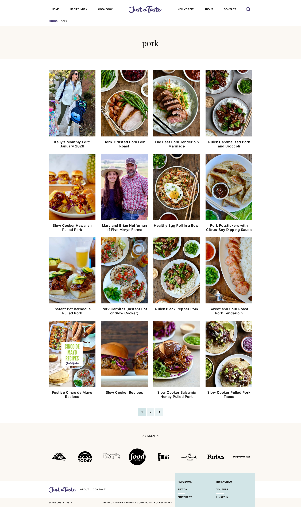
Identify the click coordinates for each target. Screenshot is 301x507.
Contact (230, 9)
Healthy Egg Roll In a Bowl (176, 225)
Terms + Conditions (139, 502)
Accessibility (163, 502)
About (208, 9)
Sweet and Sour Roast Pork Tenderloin (229, 311)
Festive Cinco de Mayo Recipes (72, 394)
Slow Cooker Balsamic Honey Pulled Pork (176, 394)
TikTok (181, 489)
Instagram (220, 481)
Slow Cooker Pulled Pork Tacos (228, 394)
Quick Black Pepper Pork (176, 309)
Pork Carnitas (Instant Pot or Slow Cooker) (124, 311)
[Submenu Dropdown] (89, 9)
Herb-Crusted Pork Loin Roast (124, 144)
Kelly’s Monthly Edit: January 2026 (72, 144)
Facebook (181, 481)
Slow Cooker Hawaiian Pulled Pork (72, 227)
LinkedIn (220, 497)
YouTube (220, 489)
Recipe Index (78, 9)
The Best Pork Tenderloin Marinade (177, 144)
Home (55, 9)
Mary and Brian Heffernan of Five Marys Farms (124, 227)
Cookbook (105, 9)
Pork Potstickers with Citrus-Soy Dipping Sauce (229, 227)
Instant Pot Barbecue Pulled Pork (72, 311)
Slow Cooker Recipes (124, 392)
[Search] (248, 9)
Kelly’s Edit (186, 9)
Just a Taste (62, 490)
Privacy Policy (113, 502)
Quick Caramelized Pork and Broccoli (229, 144)
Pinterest (181, 497)
